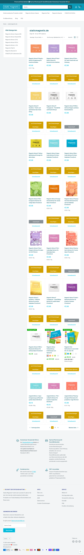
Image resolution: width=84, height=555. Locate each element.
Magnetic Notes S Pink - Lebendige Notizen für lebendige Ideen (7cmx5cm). (53, 251)
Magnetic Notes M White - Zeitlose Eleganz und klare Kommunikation (71, 107)
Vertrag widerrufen (67, 495)
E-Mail (34, 471)
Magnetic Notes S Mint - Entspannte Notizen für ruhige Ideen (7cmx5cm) (35, 200)
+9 (57, 355)
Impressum (40, 495)
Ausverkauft (71, 127)
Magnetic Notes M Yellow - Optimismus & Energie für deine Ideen (36, 155)
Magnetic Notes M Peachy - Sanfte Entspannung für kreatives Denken (36, 60)
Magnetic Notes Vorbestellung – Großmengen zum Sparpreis (51, 349)
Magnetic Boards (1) (11, 50)
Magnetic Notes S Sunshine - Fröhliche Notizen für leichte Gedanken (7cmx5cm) (34, 300)
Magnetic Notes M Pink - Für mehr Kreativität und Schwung (71, 60)
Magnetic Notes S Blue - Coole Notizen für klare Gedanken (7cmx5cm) (70, 155)
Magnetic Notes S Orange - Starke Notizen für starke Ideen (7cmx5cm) (54, 200)
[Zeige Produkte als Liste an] (77, 37)
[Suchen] (70, 7)
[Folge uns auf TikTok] (79, 541)
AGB (38, 498)
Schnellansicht (36, 83)
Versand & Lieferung (68, 498)
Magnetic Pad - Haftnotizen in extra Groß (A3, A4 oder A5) (71, 348)
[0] (79, 7)
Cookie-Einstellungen (43, 503)
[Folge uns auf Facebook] (73, 541)
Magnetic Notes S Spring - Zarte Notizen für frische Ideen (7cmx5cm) (71, 250)
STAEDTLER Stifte (70, 13)
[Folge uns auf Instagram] (76, 541)
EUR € (5, 538)
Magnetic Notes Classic (32, 13)
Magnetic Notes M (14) (11, 42)
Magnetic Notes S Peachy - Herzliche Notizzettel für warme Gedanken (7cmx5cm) (71, 201)
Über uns (39, 492)
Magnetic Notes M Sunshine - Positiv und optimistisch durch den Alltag (35, 108)
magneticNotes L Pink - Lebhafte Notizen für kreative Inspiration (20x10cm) (53, 398)
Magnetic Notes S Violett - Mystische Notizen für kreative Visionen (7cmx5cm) (71, 300)
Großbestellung (7, 18)
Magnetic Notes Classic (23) (13, 34)
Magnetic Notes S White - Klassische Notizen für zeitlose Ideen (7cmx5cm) (35, 348)
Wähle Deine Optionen (54, 369)
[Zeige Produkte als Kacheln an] (74, 37)
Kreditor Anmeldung (68, 506)
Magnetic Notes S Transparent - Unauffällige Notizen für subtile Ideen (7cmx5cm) (54, 300)
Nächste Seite (72, 427)
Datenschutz (41, 500)
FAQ (22, 18)
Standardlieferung (27, 442)
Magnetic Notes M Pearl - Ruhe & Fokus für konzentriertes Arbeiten (53, 60)
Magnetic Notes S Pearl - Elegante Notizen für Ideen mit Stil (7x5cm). (36, 250)
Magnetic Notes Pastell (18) (13, 37)
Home (4, 24)
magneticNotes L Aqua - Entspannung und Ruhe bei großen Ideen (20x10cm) (36, 397)
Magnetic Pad (45, 13)
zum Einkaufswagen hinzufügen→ (36, 77)
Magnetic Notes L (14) (11, 45)
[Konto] (76, 7)
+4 (75, 353)
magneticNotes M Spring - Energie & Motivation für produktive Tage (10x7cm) (71, 397)
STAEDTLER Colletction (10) (13, 53)
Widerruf (64, 492)
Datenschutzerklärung (17, 520)
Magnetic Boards (57, 13)
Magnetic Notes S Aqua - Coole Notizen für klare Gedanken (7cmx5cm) (53, 155)
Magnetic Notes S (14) (11, 39)
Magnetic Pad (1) (10, 48)
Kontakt (64, 500)
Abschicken (9, 530)
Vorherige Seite (35, 427)
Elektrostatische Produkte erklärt (13, 13)
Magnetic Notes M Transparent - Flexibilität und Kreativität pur (53, 107)
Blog (16, 18)
